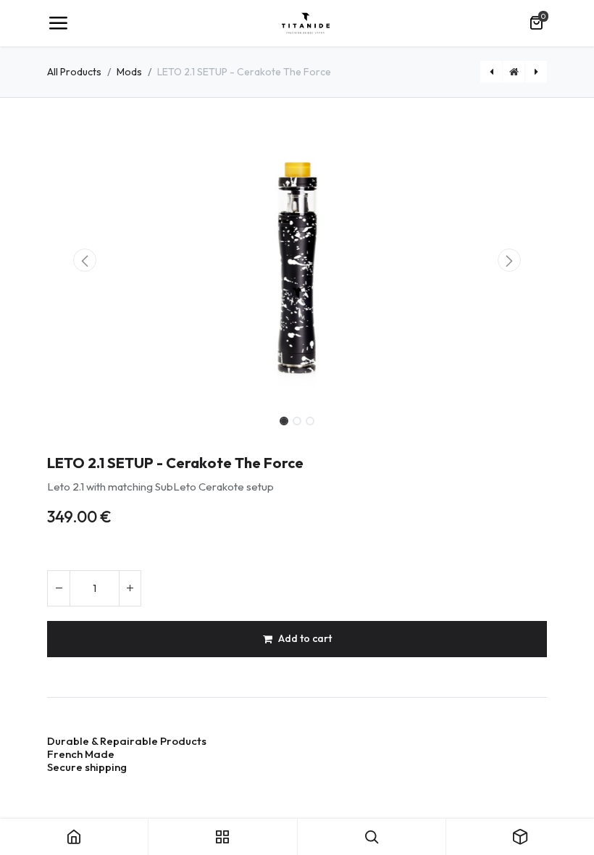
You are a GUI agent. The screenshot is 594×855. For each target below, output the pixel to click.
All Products (74, 71)
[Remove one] (59, 588)
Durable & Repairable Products (126, 741)
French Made (82, 754)
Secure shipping (88, 767)
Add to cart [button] (305, 638)
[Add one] (130, 588)
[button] (84, 260)
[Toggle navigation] (58, 23)
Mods (129, 71)
